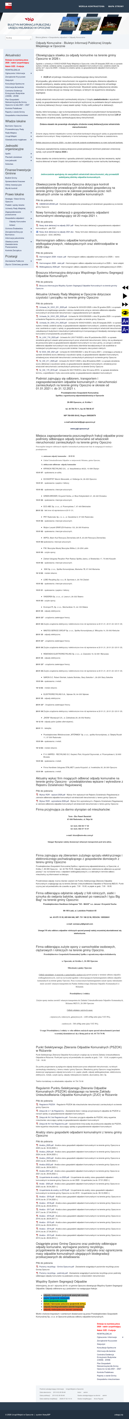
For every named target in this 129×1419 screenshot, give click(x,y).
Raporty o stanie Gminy (15, 111)
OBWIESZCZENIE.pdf (48, 204)
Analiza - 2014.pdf (46, 1228)
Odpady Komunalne (77, 37)
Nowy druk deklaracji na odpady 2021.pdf (56, 225)
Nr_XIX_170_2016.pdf (48, 370)
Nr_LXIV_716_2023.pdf (48, 337)
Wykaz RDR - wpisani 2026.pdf (52, 794)
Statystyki (9, 80)
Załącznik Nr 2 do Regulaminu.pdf (53, 1117)
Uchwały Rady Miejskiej (15, 208)
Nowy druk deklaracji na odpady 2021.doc (56, 231)
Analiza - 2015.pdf (46, 1222)
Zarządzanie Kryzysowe (15, 76)
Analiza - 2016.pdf (46, 1215)
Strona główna (42, 37)
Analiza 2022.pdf (46, 1164)
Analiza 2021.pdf (46, 1171)
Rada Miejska (11, 132)
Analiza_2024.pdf (46, 1151)
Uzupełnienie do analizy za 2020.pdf (54, 1177)
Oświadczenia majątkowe (15, 139)
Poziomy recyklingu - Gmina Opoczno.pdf (56, 1266)
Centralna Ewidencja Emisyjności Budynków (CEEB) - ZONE (15, 93)
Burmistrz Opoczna (13, 125)
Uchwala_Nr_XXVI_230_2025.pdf (53, 316)
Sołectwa (9, 164)
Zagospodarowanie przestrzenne (13, 213)
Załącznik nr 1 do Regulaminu (51, 1110)
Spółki (8, 153)
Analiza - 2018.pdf (46, 1203)
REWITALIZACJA (12, 69)
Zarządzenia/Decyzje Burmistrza (14, 233)
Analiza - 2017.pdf (46, 1209)
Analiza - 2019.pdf (46, 1196)
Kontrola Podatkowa (13, 108)
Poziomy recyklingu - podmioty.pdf (53, 1273)
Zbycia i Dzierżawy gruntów (16, 264)
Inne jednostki (11, 160)
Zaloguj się (118, 1414)
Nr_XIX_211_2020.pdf (48, 361)
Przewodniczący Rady (14, 129)
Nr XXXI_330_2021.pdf (48, 351)
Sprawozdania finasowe (15, 181)
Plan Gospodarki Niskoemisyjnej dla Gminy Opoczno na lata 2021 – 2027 (17, 102)
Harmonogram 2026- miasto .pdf (52, 256)
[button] (125, 287)
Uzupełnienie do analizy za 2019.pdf (54, 1190)
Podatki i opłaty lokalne (14, 205)
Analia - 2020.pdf (46, 1183)
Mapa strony (116, 6)
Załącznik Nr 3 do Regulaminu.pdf (53, 1123)
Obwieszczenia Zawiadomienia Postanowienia (11, 244)
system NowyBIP (43, 1414)
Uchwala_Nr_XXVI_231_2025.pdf (53, 307)
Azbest (12, 225)
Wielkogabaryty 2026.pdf (49, 266)
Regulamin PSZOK (47, 1104)
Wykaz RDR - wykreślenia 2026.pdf (54, 801)
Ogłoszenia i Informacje (15, 73)
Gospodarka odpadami (58, 37)
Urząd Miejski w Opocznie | (24, 1414)
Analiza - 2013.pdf (46, 1235)
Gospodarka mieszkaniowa (16, 115)
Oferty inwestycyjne (13, 184)
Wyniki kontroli (11, 188)
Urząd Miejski (11, 136)
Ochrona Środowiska (14, 228)
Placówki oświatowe (13, 157)
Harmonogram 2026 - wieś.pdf (51, 263)
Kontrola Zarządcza (13, 250)
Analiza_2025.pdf (46, 1145)
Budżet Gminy (11, 177)
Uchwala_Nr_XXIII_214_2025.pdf (53, 322)
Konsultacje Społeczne (14, 83)
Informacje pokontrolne (14, 238)
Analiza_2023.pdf (46, 1158)
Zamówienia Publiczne (14, 261)
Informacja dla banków (14, 87)
